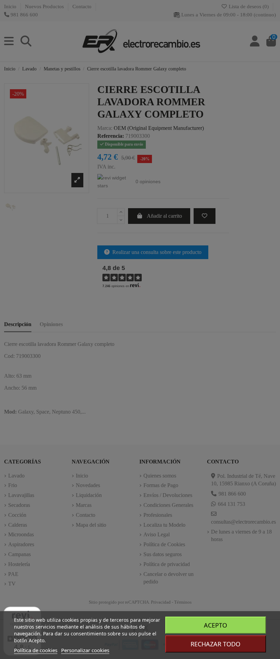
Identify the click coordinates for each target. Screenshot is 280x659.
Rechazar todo (215, 644)
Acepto (215, 625)
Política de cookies (35, 650)
